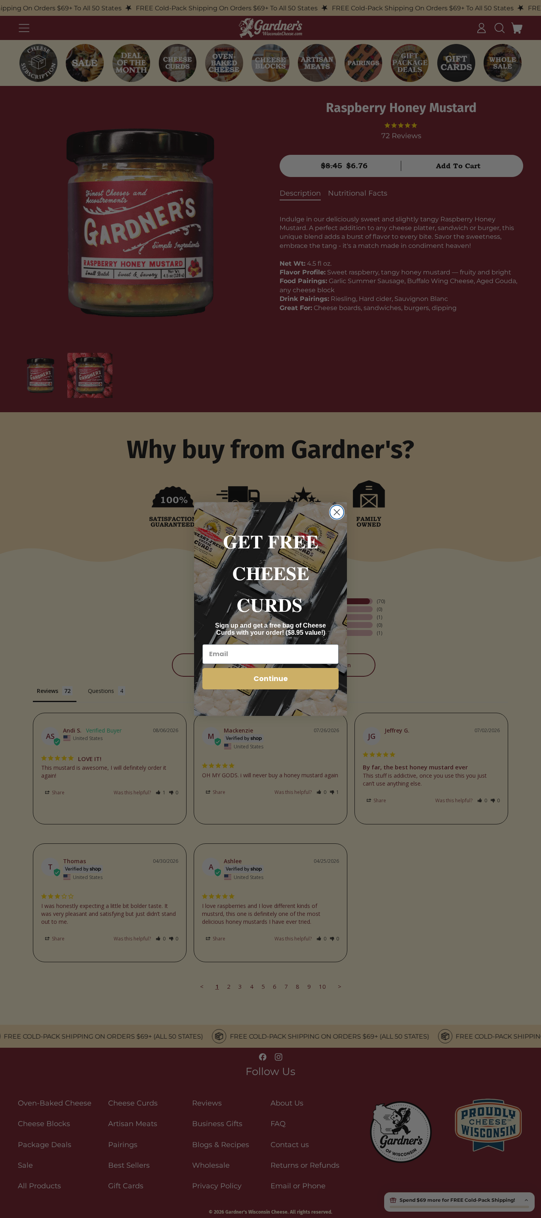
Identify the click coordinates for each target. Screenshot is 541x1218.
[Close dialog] (337, 512)
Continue (270, 678)
